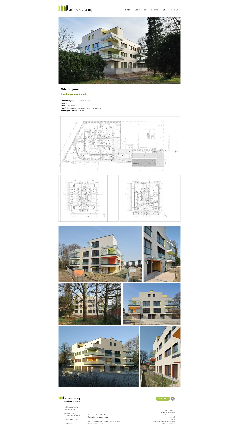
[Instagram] (173, 399)
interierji (172, 417)
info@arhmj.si (69, 424)
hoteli (173, 419)
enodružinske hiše (168, 415)
